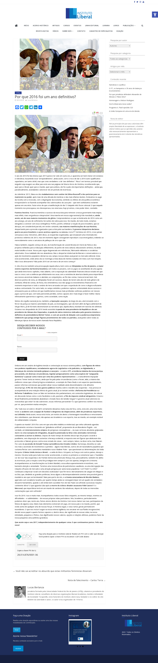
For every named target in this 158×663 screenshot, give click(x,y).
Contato (81, 31)
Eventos (77, 25)
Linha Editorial (92, 25)
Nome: (19, 346)
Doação (119, 31)
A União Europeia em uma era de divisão (124, 111)
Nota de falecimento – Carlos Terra (87, 580)
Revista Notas (42, 31)
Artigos (55, 25)
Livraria (106, 25)
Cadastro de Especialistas (101, 31)
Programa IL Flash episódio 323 (121, 107)
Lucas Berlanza (32, 100)
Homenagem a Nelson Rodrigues (121, 100)
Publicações (128, 25)
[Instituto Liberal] (16, 26)
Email (20, 335)
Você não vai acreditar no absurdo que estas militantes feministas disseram (52, 571)
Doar (16, 630)
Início (26, 25)
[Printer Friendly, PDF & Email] (97, 113)
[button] (155, 15)
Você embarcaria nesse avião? (120, 104)
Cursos (66, 25)
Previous (65, 632)
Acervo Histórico (40, 25)
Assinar (18, 648)
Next (94, 632)
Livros (116, 25)
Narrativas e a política (117, 85)
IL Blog (18, 93)
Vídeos (55, 31)
